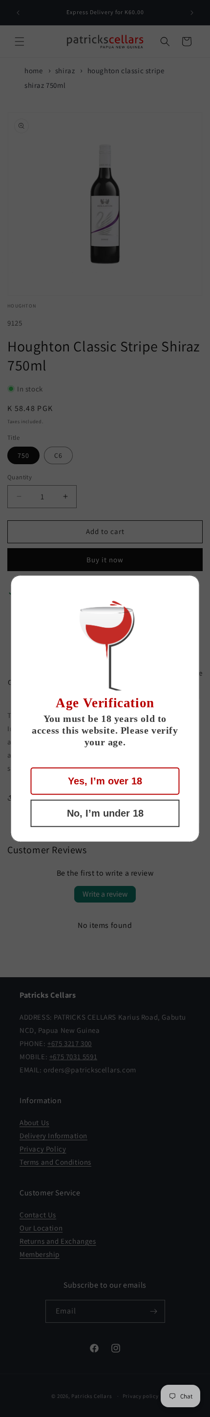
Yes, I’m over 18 (105, 781)
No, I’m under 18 (105, 813)
